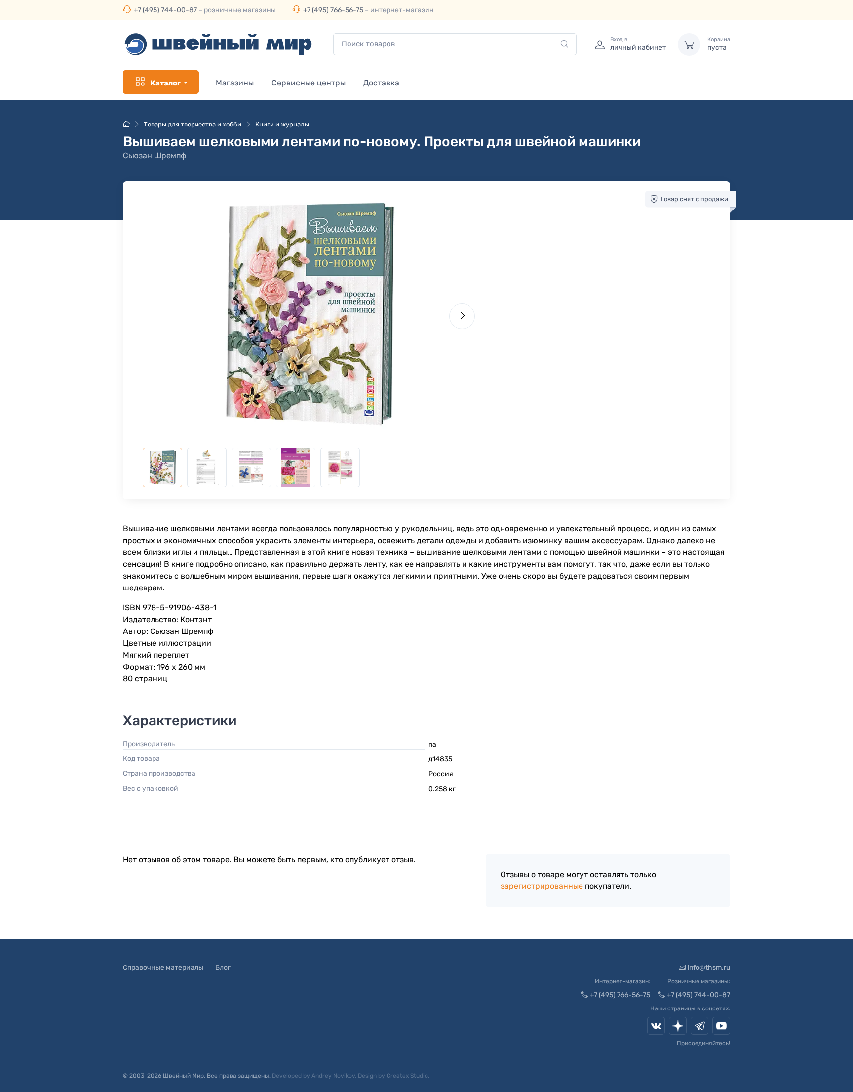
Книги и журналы (282, 124)
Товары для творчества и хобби (192, 124)
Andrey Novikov (333, 1075)
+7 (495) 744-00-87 (165, 10)
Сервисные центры (308, 82)
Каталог (165, 83)
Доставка (381, 82)
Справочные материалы (163, 968)
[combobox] (455, 44)
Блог (223, 968)
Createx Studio (407, 1075)
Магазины (235, 82)
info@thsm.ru (709, 968)
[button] (309, 314)
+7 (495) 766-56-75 (333, 10)
